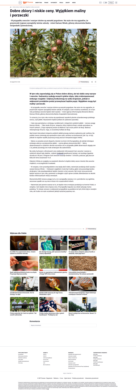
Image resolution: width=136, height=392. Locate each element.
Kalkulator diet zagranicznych (74, 354)
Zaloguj (111, 2)
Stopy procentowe (72, 359)
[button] (105, 3)
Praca (61, 2)
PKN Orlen (20, 363)
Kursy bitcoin (46, 361)
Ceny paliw (20, 359)
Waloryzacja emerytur (23, 356)
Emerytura (38, 2)
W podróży (54, 2)
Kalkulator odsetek (72, 356)
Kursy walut (70, 361)
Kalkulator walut (71, 363)
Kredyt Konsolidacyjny (98, 362)
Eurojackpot (20, 354)
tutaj (48, 388)
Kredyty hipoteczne (97, 358)
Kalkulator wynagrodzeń (73, 364)
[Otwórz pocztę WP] (100, 2)
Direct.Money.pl (96, 365)
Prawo (46, 2)
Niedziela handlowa (22, 357)
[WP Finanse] (29, 2)
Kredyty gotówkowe (97, 355)
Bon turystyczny (46, 364)
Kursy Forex (45, 359)
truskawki (60, 153)
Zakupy (68, 2)
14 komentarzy (84, 82)
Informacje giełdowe (47, 357)
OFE (44, 363)
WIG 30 (44, 356)
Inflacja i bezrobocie (72, 357)
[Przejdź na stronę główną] (20, 3)
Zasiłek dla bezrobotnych (23, 361)
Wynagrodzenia (71, 368)
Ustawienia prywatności (91, 378)
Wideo (74, 2)
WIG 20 (44, 354)
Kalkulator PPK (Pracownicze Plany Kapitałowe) (78, 366)
